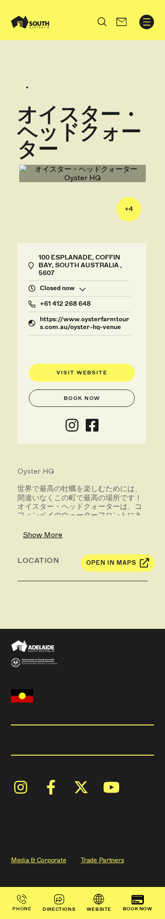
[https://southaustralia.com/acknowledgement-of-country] (22, 696)
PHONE (21, 909)
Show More (42, 534)
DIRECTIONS (59, 909)
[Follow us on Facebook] (92, 425)
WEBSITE (99, 909)
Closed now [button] (57, 288)
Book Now (82, 398)
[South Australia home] (30, 22)
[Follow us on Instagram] (72, 425)
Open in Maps (111, 562)
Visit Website (81, 372)
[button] (121, 22)
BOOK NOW (138, 909)
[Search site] (102, 22)
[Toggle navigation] (146, 22)
